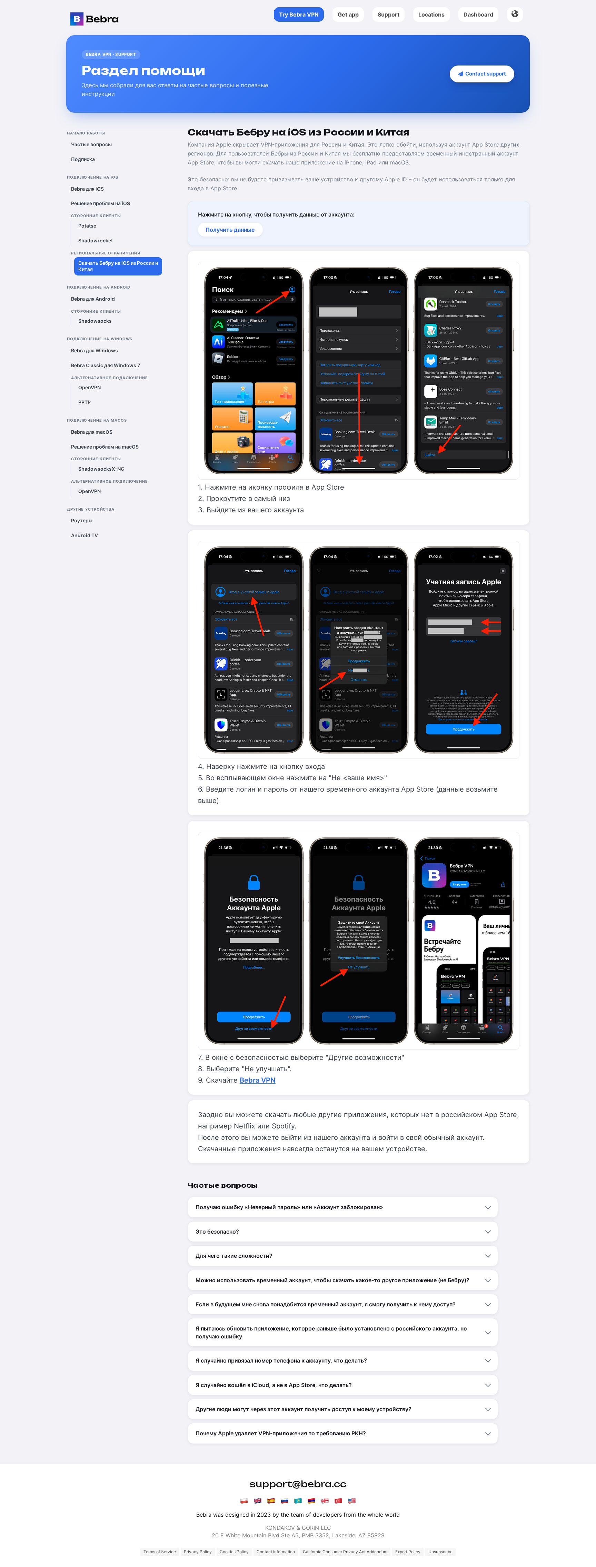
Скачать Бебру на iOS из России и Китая (118, 266)
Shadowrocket (95, 241)
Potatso (87, 226)
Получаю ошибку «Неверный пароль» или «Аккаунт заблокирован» (289, 1207)
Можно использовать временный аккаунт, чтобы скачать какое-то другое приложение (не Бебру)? (332, 1280)
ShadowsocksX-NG (101, 469)
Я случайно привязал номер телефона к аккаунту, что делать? (281, 1360)
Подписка (83, 159)
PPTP (84, 402)
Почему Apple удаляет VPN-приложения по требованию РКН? (281, 1433)
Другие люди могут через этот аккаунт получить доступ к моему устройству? (303, 1409)
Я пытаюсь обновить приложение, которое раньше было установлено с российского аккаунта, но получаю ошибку (331, 1332)
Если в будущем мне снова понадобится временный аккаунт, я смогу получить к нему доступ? (326, 1304)
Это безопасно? (217, 1231)
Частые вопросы (91, 145)
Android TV (84, 536)
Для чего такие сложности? (234, 1255)
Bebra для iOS (87, 189)
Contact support (484, 73)
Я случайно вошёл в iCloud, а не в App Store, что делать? (274, 1385)
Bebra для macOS (91, 432)
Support (388, 14)
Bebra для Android (93, 299)
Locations (431, 14)
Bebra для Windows (94, 351)
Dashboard (478, 14)
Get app (348, 14)
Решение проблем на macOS (105, 447)
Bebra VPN (258, 1080)
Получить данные (230, 229)
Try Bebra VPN (299, 14)
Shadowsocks (95, 321)
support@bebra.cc (298, 1484)
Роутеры (81, 521)
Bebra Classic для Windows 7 (105, 365)
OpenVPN (89, 388)
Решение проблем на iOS (100, 204)
